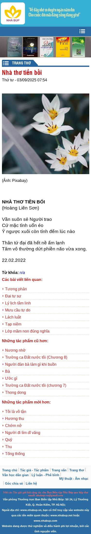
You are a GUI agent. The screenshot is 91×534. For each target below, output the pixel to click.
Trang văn (59, 470)
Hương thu (14, 419)
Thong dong (15, 392)
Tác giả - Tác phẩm (34, 470)
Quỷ (8, 440)
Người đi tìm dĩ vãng (22, 433)
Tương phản (16, 289)
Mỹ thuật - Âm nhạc (73, 478)
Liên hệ (31, 483)
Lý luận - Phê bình (45, 475)
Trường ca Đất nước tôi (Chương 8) (36, 357)
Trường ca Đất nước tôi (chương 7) (35, 385)
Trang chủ (9, 470)
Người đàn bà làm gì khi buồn (31, 364)
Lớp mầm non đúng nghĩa (27, 331)
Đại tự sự (13, 296)
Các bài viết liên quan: (22, 280)
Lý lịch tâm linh (18, 303)
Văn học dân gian (15, 475)
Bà (7, 371)
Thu (8, 447)
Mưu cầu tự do (17, 310)
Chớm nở (13, 426)
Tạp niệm (13, 324)
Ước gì (11, 378)
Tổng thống (15, 454)
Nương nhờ (15, 350)
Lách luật (13, 317)
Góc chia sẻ (14, 483)
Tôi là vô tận (15, 412)
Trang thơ (76, 470)
